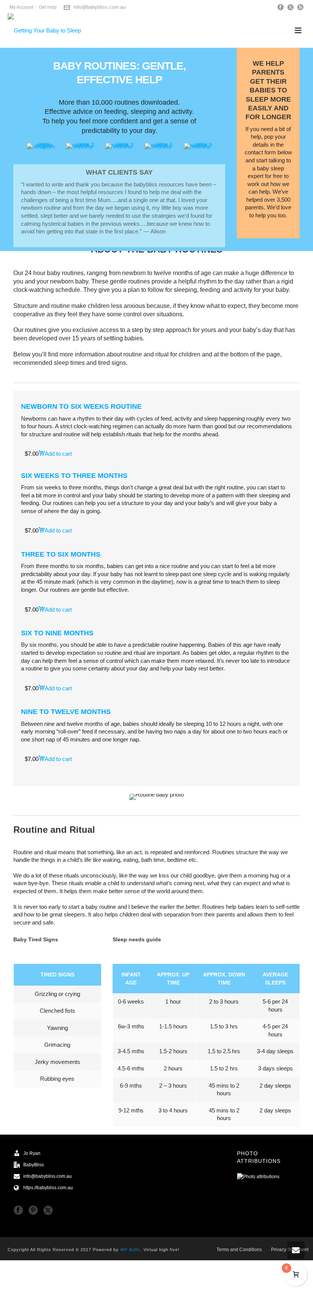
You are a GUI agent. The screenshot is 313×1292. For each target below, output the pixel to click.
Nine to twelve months (66, 712)
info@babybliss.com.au (100, 7)
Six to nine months (57, 633)
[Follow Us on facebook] (18, 1211)
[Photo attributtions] (258, 1176)
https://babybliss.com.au (48, 1187)
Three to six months (60, 554)
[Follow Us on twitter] (48, 1211)
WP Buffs (130, 1249)
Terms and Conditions (239, 1249)
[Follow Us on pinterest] (33, 1211)
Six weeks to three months (74, 475)
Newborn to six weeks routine (81, 406)
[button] (55, 453)
